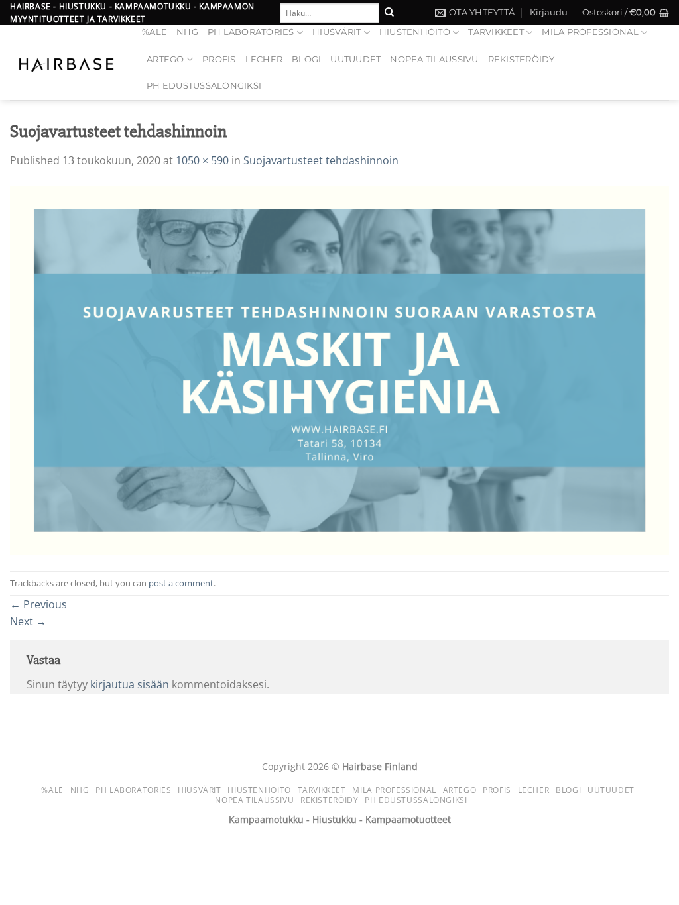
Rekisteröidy (521, 59)
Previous (38, 604)
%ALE (154, 32)
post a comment (181, 583)
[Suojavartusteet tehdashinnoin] (339, 369)
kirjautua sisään (129, 684)
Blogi (306, 59)
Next (28, 621)
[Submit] (389, 13)
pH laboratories (251, 32)
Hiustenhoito (414, 32)
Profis (219, 59)
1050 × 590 (202, 160)
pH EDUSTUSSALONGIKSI (204, 86)
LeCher (264, 59)
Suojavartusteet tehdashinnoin (321, 160)
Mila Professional (590, 32)
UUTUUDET (355, 59)
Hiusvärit (336, 32)
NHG (187, 32)
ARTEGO (165, 59)
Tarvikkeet (496, 32)
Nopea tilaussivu (434, 59)
